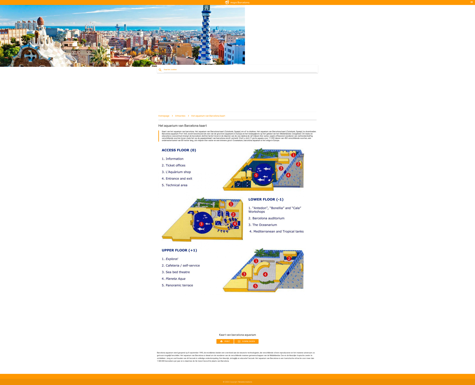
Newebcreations (245, 382)
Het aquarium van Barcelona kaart (208, 116)
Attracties (180, 116)
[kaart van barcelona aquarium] (232, 294)
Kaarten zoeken (170, 69)
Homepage (163, 116)
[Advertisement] (232, 94)
